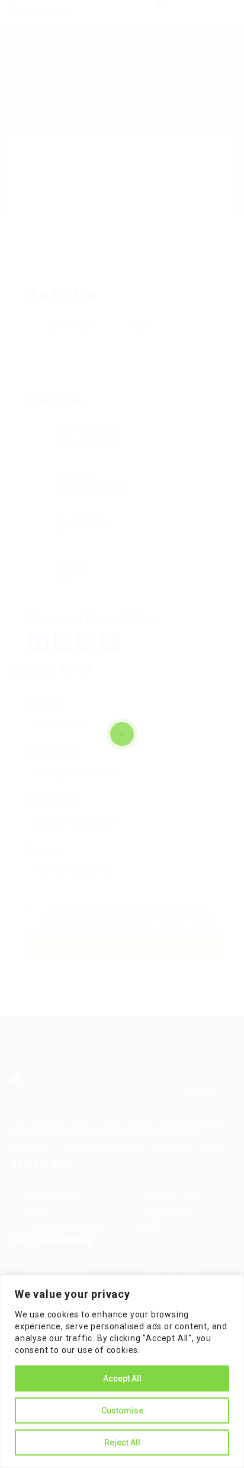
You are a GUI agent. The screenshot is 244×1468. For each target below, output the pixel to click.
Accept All (122, 1378)
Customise (122, 1410)
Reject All (122, 1442)
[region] (122, 1371)
